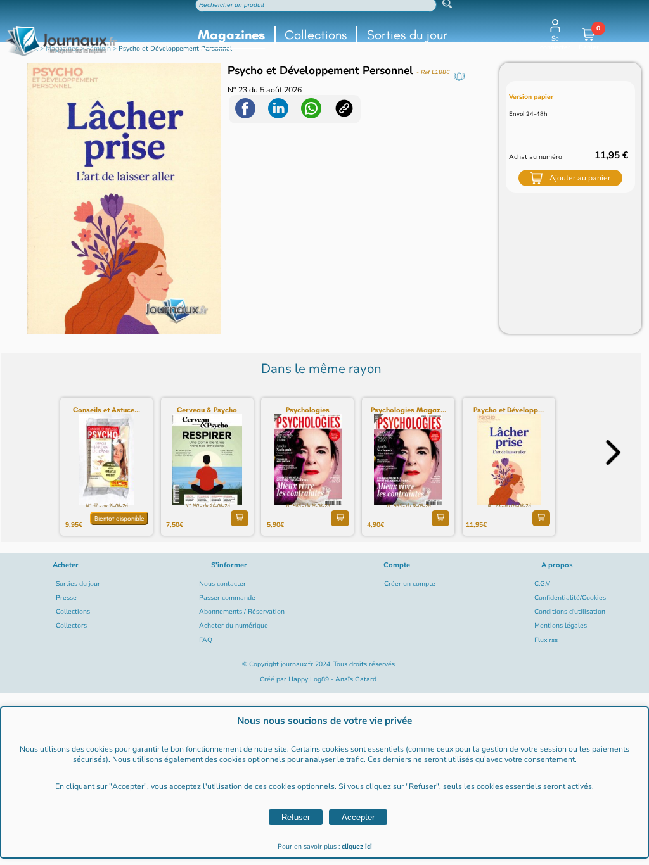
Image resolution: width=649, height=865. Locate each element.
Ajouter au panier (579, 178)
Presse (66, 597)
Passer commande (227, 597)
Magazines (231, 34)
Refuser (295, 817)
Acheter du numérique (233, 625)
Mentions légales (560, 625)
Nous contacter (222, 583)
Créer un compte (409, 583)
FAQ (205, 640)
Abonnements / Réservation (242, 611)
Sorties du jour (407, 34)
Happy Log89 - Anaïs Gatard (332, 679)
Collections (316, 34)
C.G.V (542, 583)
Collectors (71, 625)
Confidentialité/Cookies (570, 597)
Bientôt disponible (119, 518)
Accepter (358, 817)
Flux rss (546, 640)
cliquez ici (357, 846)
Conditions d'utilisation (569, 611)
